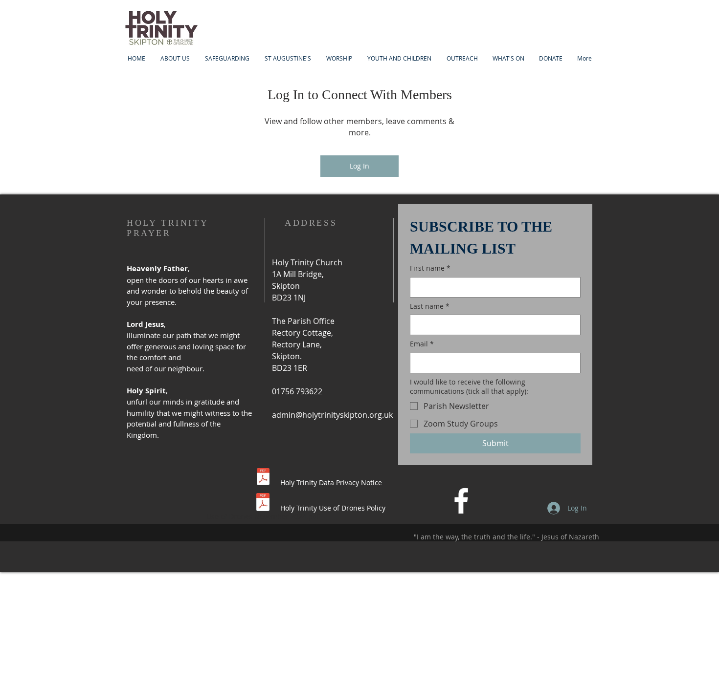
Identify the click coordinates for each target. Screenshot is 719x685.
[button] (399, 58)
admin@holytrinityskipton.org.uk (332, 414)
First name (430, 268)
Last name (429, 306)
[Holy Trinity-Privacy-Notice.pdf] (263, 478)
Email (422, 343)
